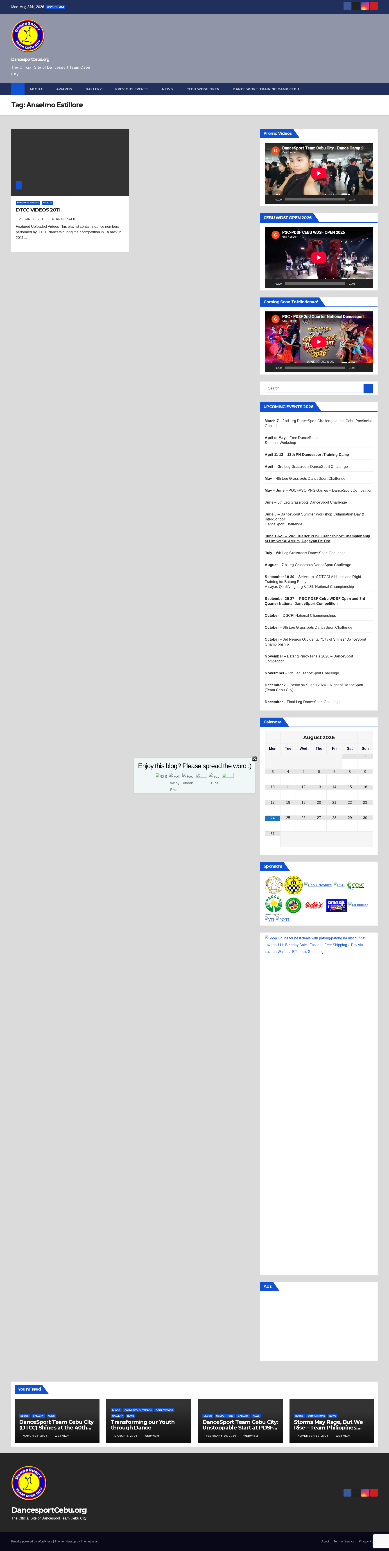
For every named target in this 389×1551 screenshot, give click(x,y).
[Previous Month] (272, 737)
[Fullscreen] (367, 199)
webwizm (62, 1435)
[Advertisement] (319, 1327)
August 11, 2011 (32, 219)
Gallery (94, 89)
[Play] (270, 199)
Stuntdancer (63, 219)
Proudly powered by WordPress (32, 1541)
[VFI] (269, 919)
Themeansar (89, 1541)
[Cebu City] (294, 885)
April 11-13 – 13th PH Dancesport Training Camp (307, 455)
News (168, 89)
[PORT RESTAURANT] (283, 919)
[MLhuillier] (358, 905)
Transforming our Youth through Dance (143, 1425)
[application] (319, 173)
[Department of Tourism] (274, 885)
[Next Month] (365, 737)
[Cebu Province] (318, 885)
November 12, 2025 (313, 1435)
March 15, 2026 (35, 1435)
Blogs (24, 1416)
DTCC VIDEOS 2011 (37, 210)
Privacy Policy (368, 1541)
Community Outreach (138, 1410)
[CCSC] (356, 885)
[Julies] (314, 905)
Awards (64, 89)
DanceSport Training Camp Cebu (266, 89)
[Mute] (360, 199)
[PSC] (339, 885)
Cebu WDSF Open (203, 89)
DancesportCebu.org (30, 59)
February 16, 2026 (221, 1435)
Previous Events (132, 89)
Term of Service (344, 1541)
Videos (47, 202)
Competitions (164, 1410)
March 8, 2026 (126, 1435)
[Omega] (336, 905)
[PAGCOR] (274, 905)
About (36, 89)
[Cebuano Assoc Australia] (294, 905)
